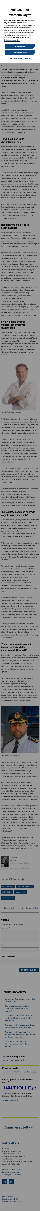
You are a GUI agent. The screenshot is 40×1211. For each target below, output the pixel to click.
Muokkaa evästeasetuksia (20, 59)
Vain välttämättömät (20, 53)
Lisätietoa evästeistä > (12, 40)
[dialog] (20, 31)
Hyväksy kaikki (20, 46)
